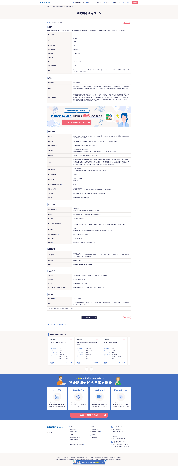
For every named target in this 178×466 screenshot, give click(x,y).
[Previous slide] (86, 369)
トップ (48, 6)
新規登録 (135, 2)
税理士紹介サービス (117, 434)
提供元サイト (89, 317)
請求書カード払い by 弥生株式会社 (119, 444)
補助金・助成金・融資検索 (58, 6)
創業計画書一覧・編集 (96, 431)
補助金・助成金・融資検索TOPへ (58, 324)
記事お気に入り (73, 431)
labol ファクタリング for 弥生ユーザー (120, 446)
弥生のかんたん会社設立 (117, 429)
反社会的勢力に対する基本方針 (97, 457)
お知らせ (50, 432)
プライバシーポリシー (66, 457)
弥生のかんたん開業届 (117, 431)
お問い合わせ (112, 457)
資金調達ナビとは (79, 2)
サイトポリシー (58, 457)
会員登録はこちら (89, 415)
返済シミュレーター (74, 442)
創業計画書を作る (95, 429)
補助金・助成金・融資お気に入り (76, 444)
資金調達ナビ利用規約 (80, 457)
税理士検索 (115, 436)
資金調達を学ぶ (73, 429)
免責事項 (73, 457)
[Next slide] (91, 369)
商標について (106, 457)
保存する (127, 22)
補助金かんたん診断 (74, 439)
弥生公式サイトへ (120, 457)
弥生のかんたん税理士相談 (118, 438)
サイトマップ (87, 457)
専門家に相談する (95, 437)
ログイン (127, 2)
